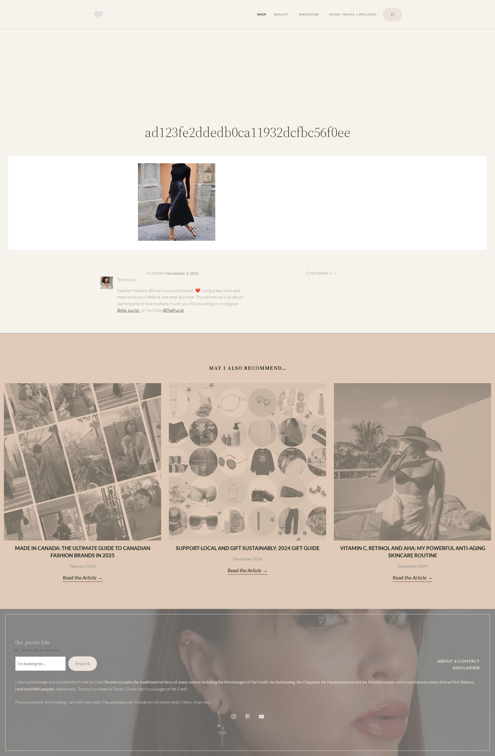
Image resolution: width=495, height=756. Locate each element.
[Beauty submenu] (290, 14)
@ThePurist (173, 310)
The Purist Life (32, 642)
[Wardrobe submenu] (321, 14)
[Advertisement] (247, 77)
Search (82, 663)
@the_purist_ (129, 310)
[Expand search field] (392, 14)
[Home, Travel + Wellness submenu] (378, 14)
